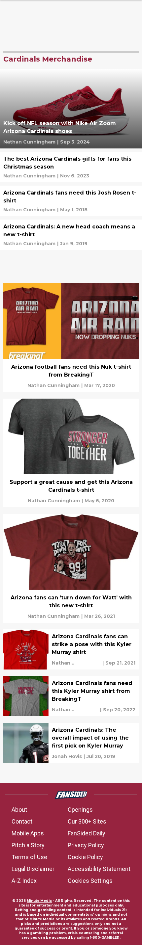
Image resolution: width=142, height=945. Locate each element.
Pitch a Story (28, 845)
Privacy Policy (86, 845)
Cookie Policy (85, 856)
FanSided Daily (86, 833)
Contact (22, 821)
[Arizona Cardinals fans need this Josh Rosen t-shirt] (71, 201)
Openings (80, 809)
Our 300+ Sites (87, 821)
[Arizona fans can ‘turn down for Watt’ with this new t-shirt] (71, 568)
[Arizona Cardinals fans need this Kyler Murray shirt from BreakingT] (71, 696)
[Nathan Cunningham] (29, 142)
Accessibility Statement (99, 868)
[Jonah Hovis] (67, 756)
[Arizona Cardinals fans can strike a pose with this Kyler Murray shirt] (71, 649)
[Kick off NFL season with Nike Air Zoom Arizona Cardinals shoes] (71, 108)
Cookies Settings (90, 880)
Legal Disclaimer (33, 868)
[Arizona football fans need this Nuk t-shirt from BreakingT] (71, 337)
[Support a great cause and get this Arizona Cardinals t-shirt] (71, 453)
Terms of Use (29, 856)
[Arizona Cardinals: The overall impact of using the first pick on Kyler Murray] (71, 743)
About (19, 809)
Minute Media (39, 901)
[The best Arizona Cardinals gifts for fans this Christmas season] (71, 167)
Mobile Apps (28, 833)
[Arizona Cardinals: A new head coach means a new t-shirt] (71, 235)
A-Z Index (24, 880)
